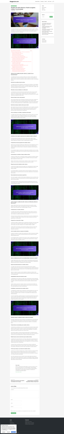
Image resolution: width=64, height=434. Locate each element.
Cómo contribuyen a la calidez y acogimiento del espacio (18, 56)
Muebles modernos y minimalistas (29, 422)
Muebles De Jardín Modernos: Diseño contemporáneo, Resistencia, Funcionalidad (47, 27)
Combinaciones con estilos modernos (16, 62)
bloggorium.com (14, 1)
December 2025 (44, 40)
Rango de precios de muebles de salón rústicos (17, 59)
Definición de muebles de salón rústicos (16, 52)
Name (12, 399)
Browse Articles (37, 1)
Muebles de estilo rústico (28, 421)
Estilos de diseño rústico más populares (16, 54)
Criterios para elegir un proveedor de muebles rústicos (18, 71)
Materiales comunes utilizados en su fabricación (17, 53)
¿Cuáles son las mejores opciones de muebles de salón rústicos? (19, 57)
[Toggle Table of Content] (30, 50)
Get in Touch (49, 1)
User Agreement (12, 422)
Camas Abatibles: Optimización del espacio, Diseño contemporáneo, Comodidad (46, 24)
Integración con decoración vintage (16, 63)
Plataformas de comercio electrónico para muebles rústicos (19, 70)
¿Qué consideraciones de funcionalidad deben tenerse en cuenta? (19, 65)
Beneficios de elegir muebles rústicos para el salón (18, 55)
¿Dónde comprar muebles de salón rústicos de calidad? (18, 68)
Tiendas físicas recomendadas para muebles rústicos (18, 69)
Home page (42, 1)
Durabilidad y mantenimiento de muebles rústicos (17, 67)
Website (12, 406)
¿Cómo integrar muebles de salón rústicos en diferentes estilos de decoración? (21, 61)
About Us (45, 1)
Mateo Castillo (13, 10)
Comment (12, 389)
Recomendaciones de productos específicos (17, 60)
